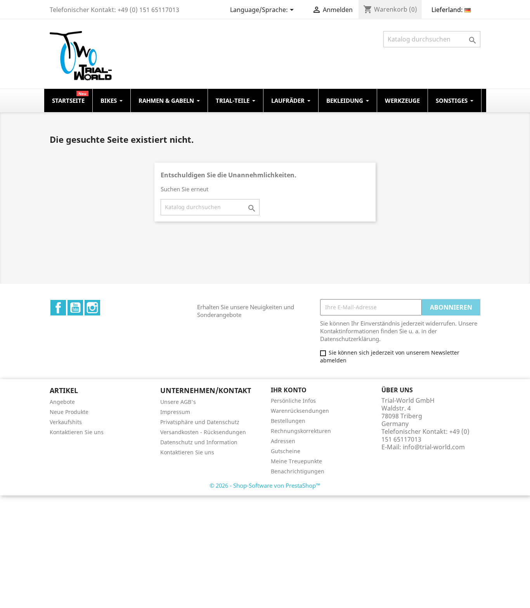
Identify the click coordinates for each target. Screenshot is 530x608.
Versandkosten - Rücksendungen (203, 432)
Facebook (58, 307)
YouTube (75, 307)
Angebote (62, 401)
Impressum (175, 412)
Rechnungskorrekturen (301, 431)
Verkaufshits (66, 422)
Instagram (92, 307)
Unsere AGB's (178, 401)
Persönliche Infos (293, 400)
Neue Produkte (69, 412)
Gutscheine (285, 451)
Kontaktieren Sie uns (77, 432)
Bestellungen (288, 420)
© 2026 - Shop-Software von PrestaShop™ (265, 485)
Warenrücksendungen (300, 410)
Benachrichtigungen (297, 471)
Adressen (283, 441)
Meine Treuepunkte (296, 461)
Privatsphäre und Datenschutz (199, 422)
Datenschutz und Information (198, 442)
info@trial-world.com (434, 447)
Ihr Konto (289, 390)
